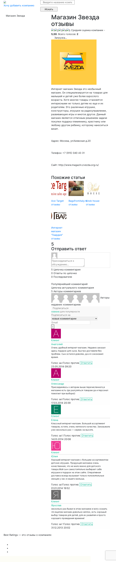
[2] (57, 30)
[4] (64, 30)
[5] (68, 30)
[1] (53, 30)
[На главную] (5, 1)
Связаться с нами (14, 540)
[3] (61, 30)
